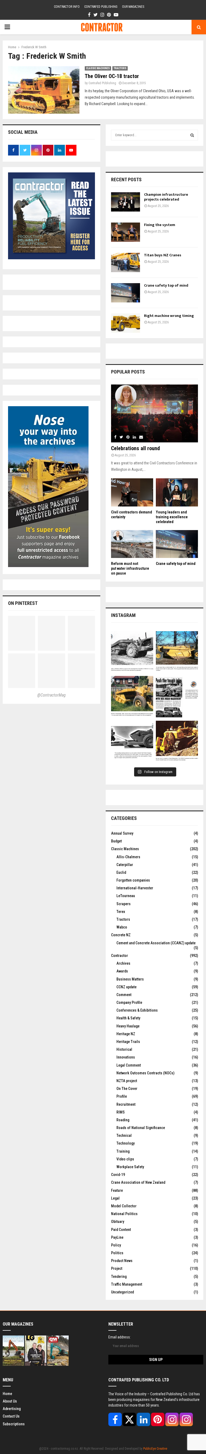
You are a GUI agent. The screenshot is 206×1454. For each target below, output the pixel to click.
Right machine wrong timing (169, 316)
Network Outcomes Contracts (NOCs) (145, 1073)
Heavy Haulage (127, 1026)
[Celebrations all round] (154, 413)
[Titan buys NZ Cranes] (125, 262)
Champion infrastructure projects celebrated (166, 196)
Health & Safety (128, 1018)
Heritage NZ (125, 1034)
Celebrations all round (135, 448)
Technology (125, 1143)
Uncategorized (122, 1292)
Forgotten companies (133, 880)
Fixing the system (159, 225)
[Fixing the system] (125, 232)
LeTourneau (125, 896)
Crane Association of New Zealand (138, 1182)
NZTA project (126, 1081)
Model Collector (124, 1206)
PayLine (117, 1237)
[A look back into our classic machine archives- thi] (132, 652)
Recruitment (125, 1104)
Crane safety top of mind (166, 285)
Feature (117, 1190)
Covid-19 (118, 1174)
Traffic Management (126, 1284)
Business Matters (130, 979)
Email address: (119, 1337)
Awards (122, 971)
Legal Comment (128, 1065)
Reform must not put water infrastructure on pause (130, 568)
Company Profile (129, 1002)
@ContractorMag (51, 695)
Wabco (121, 927)
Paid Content (121, 1229)
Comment (123, 995)
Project (116, 1268)
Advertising (12, 1409)
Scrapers (123, 904)
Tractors (120, 68)
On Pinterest (23, 603)
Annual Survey (122, 833)
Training (123, 1151)
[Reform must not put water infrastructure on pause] (132, 544)
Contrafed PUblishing (102, 83)
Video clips (125, 1159)
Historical (124, 1049)
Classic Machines (98, 68)
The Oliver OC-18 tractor (112, 76)
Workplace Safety (130, 1167)
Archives (123, 963)
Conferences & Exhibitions (137, 1010)
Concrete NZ (121, 935)
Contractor (119, 955)
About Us (10, 1401)
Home (7, 1394)
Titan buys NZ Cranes (162, 255)
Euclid (121, 872)
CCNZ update (126, 987)
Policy (116, 1245)
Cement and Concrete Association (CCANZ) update (156, 943)
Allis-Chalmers (128, 857)
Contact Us (11, 1416)
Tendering (119, 1276)
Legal (115, 1198)
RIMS (120, 1112)
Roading (122, 1120)
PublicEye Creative (155, 1449)
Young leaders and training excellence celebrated (172, 517)
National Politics (124, 1214)
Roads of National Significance (140, 1128)
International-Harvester (134, 888)
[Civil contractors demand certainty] (132, 492)
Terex (120, 911)
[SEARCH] (192, 135)
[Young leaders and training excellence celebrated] (177, 492)
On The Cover (126, 1088)
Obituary (117, 1221)
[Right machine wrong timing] (125, 323)
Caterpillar (124, 865)
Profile (121, 1096)
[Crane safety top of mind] (125, 292)
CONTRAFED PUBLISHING (100, 7)
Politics (117, 1253)
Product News (122, 1261)
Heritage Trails (128, 1041)
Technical (124, 1135)
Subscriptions (14, 1424)
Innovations (125, 1057)
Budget (116, 841)
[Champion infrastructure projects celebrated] (125, 202)
